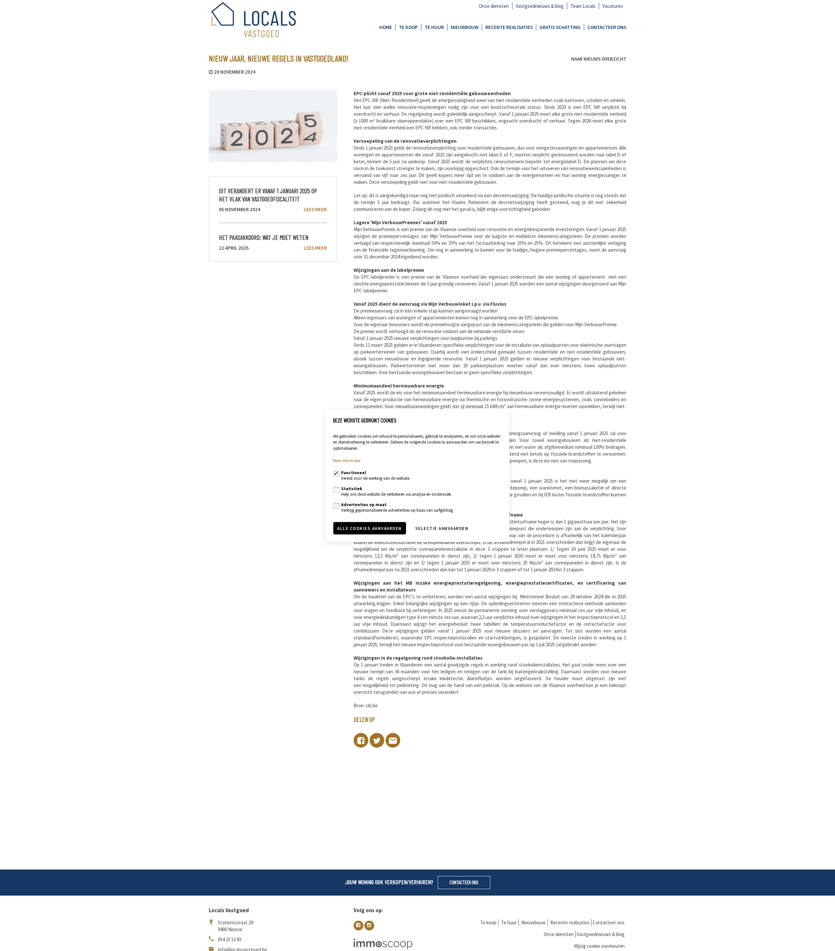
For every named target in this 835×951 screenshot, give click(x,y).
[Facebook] (358, 925)
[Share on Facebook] (361, 740)
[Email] (393, 740)
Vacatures (612, 6)
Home (385, 27)
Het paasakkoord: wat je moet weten (263, 237)
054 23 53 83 (229, 939)
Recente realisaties (509, 27)
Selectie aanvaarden (442, 528)
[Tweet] (377, 740)
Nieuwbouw (464, 27)
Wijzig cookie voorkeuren (599, 946)
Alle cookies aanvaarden (369, 528)
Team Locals (583, 6)
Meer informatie (346, 460)
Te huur (434, 27)
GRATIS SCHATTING (560, 27)
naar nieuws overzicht (598, 59)
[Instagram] (369, 925)
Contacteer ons (606, 27)
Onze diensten (494, 6)
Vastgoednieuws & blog (540, 6)
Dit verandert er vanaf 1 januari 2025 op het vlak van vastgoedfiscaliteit (268, 194)
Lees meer (315, 209)
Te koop (408, 27)
